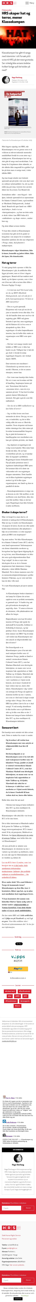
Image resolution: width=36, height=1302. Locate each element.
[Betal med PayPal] (18, 969)
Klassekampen (11, 1001)
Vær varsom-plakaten (17, 1265)
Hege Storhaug (17, 77)
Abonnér (28, 1208)
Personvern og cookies (9, 1239)
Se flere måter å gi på (17, 978)
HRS (18, 996)
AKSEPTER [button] (18, 1299)
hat (10, 996)
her (30, 924)
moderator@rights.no (9, 1041)
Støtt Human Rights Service (11, 1235)
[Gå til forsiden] (11, 1228)
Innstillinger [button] (25, 1295)
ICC (26, 996)
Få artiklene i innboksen (14, 1203)
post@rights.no (12, 1248)
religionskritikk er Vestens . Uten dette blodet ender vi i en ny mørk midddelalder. (17, 907)
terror (18, 1006)
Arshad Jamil (10, 991)
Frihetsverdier (7, 10)
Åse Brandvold (25, 991)
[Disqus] (18, 1068)
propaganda (26, 1001)
